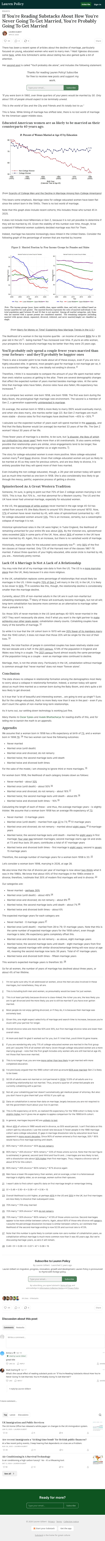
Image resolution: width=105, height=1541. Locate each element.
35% (71, 1195)
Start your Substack (45, 1528)
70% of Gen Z (48, 582)
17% (4, 513)
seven (98, 847)
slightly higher (13, 1114)
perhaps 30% (32, 890)
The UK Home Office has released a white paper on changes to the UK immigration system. (45, 1426)
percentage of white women (33, 506)
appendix (91, 423)
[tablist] (14, 1327)
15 (86, 768)
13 (9, 638)
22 (59, 822)
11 (30, 599)
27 (46, 921)
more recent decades (29, 1136)
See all (7, 1473)
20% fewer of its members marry (84, 631)
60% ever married (78, 1070)
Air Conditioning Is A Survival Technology (26, 1456)
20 (69, 821)
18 (79, 795)
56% (84, 544)
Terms (59, 1521)
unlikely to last (50, 1120)
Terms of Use (65, 1285)
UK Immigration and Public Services (23, 1422)
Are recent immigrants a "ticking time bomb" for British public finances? (44, 1439)
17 (70, 790)
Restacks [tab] (20, 1327)
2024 (62, 1079)
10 (26, 585)
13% (45, 517)
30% (22, 534)
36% (69, 534)
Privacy (51, 1521)
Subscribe (86, 4)
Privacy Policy (73, 1288)
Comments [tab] (9, 1327)
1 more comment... (8, 1401)
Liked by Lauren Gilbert (17, 1356)
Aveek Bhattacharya (50, 717)
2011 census (46, 649)
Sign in (97, 4)
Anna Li (9, 1352)
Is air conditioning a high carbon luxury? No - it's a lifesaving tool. (33, 1460)
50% (21, 586)
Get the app (66, 1528)
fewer (28, 458)
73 (82, 733)
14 (22, 736)
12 (41, 624)
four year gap (25, 839)
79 (18, 737)
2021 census (46, 652)
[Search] (100, 1415)
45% (15, 1126)
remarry (98, 1220)
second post (13, 65)
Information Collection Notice (52, 1288)
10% (34, 781)
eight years (79, 826)
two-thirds (87, 870)
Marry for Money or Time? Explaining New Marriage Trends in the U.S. (55, 329)
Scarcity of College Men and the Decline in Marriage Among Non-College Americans (55, 193)
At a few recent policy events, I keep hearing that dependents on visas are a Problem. (42, 1443)
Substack (39, 1535)
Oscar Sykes (26, 717)
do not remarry (46, 1146)
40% (52, 1195)
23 (96, 877)
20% (60, 531)
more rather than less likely (54, 1060)
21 (88, 826)
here (11, 55)
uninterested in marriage (51, 402)
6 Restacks (34, 1298)
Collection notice (71, 1521)
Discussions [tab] (23, 1415)
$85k (88, 336)
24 (52, 894)
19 (58, 800)
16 (52, 785)
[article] (52, 1428)
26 (79, 904)
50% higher (40, 1158)
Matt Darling (12, 1369)
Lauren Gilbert (15, 32)
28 (65, 961)
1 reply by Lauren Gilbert (20, 1389)
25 (69, 899)
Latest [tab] (12, 1415)
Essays (6, 11)
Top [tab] (5, 1415)
